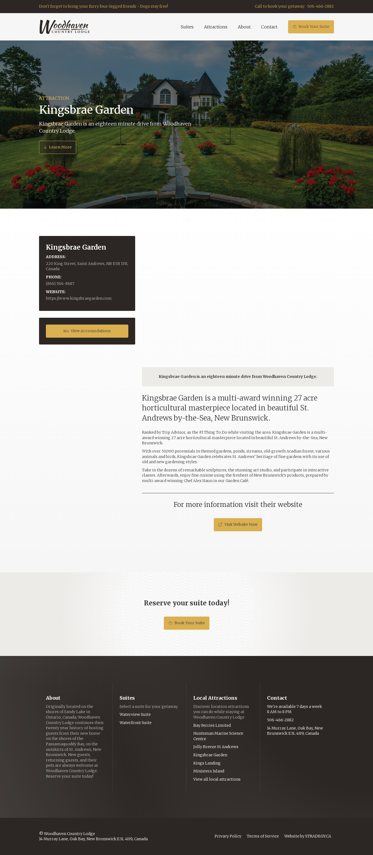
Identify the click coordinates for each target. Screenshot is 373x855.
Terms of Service (263, 836)
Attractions (215, 27)
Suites (187, 27)
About (244, 27)
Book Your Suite (311, 26)
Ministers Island (208, 771)
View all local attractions (217, 779)
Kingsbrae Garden (210, 754)
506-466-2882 (320, 6)
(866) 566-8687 (60, 283)
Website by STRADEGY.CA (307, 836)
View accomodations (87, 330)
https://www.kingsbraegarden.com (79, 298)
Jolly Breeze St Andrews (215, 746)
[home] (64, 26)
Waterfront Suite (136, 722)
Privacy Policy (228, 836)
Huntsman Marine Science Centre (218, 736)
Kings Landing (207, 763)
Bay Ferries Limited (212, 725)
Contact (269, 27)
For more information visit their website (238, 504)
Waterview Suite (135, 714)
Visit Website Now (237, 524)
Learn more (58, 147)
